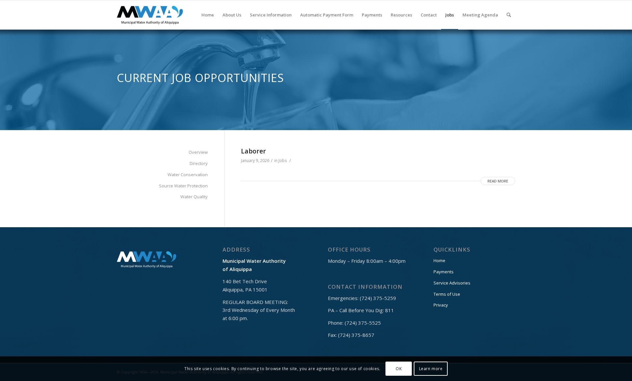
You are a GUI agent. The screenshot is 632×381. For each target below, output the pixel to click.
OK (399, 368)
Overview (198, 152)
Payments (444, 272)
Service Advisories (452, 283)
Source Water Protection (183, 186)
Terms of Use (447, 294)
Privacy (441, 305)
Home (439, 260)
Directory (199, 163)
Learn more (431, 368)
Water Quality (194, 197)
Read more (497, 180)
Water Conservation (188, 174)
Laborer (253, 151)
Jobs (282, 160)
